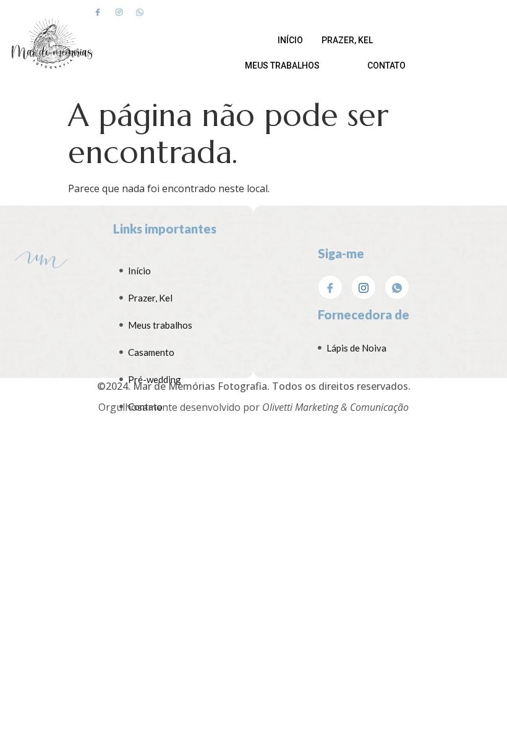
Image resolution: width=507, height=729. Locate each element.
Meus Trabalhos (282, 65)
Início (290, 40)
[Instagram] (118, 11)
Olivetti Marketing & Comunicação (335, 407)
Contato (386, 65)
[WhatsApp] (397, 287)
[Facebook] (97, 11)
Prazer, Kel (347, 40)
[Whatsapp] (139, 11)
